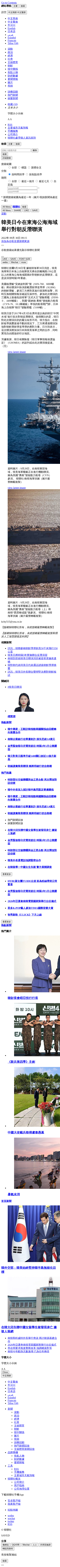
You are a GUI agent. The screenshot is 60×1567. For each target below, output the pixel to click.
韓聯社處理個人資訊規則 (22, 137)
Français (12, 1400)
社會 (10, 59)
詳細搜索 (7, 158)
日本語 (11, 1391)
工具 (10, 1465)
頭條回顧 (13, 91)
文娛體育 (13, 62)
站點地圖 (13, 1509)
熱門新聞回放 (21, 1445)
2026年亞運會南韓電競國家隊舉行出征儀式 (32, 901)
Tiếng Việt (13, 1403)
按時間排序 (18, 174)
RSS (10, 124)
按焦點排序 (35, 174)
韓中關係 (13, 69)
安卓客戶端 (14, 1500)
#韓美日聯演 (15, 687)
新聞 (10, 1408)
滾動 (10, 49)
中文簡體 (7, 1375)
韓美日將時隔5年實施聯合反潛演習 (27, 655)
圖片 (10, 82)
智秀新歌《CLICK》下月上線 (25, 914)
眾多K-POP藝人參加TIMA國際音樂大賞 (30, 908)
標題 (24, 167)
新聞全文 (36, 167)
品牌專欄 (13, 1452)
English (11, 1388)
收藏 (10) (13, 104)
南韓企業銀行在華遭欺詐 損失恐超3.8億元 (31, 739)
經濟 (10, 55)
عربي (10, 1394)
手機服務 (13, 131)
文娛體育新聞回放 (24, 1449)
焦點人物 (13, 72)
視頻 (10, 85)
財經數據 (13, 75)
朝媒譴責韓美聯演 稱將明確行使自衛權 (30, 766)
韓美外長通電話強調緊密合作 (24, 860)
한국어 (11, 1385)
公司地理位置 (21, 1488)
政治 (10, 52)
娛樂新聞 (13, 98)
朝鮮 (10, 65)
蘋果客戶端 (14, 1504)
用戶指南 (19, 1485)
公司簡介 (13, 134)
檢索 (5, 154)
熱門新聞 (13, 95)
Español (12, 1397)
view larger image (17, 351)
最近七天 (44, 181)
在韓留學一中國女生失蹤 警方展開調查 (30, 867)
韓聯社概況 (14, 1478)
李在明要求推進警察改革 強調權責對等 (30, 1348)
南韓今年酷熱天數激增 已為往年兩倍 (28, 1351)
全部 (14, 167)
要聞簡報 (13, 79)
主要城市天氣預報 (18, 127)
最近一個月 (27, 181)
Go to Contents (9, 2)
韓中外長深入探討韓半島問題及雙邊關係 (31, 789)
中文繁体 (13, 1381)
